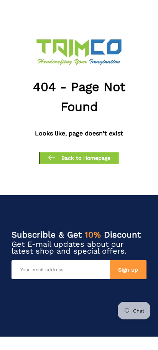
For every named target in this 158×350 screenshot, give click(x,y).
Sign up (128, 270)
